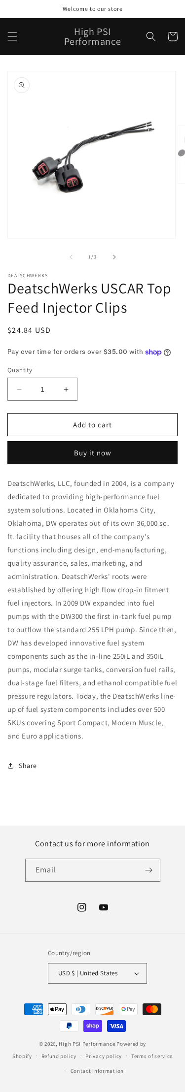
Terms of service (152, 1056)
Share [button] (28, 765)
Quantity (19, 370)
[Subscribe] (149, 870)
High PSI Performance (87, 1043)
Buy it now (92, 452)
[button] (12, 36)
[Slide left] (71, 257)
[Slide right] (114, 257)
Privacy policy (103, 1056)
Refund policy (58, 1056)
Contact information (97, 1070)
